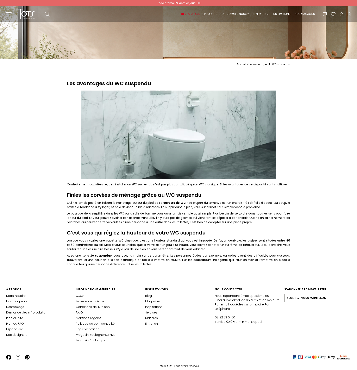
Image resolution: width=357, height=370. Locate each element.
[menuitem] (190, 14)
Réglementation (87, 329)
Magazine (152, 301)
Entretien (151, 324)
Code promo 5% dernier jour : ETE (178, 3)
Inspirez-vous (156, 289)
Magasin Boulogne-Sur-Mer (96, 335)
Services (151, 312)
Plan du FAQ (15, 324)
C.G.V (80, 296)
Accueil (241, 64)
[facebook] (8, 357)
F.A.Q (79, 312)
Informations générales (95, 289)
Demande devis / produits (25, 312)
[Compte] (342, 14)
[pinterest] (27, 357)
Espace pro (14, 329)
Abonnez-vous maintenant (307, 298)
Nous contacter (228, 289)
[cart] (349, 14)
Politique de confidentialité (95, 324)
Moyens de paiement (91, 301)
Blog (148, 296)
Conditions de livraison (93, 307)
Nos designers (16, 335)
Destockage (15, 307)
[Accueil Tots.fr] (26, 14)
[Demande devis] (325, 14)
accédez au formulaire (247, 304)
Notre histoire (16, 296)
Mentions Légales (88, 318)
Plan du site (14, 318)
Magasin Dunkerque (90, 340)
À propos (13, 289)
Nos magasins (17, 301)
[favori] (333, 14)
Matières (151, 318)
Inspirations (153, 307)
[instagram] (18, 357)
